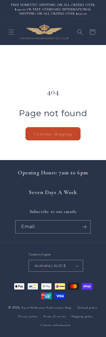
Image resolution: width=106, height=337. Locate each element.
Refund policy (88, 307)
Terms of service (54, 316)
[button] (11, 32)
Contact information (55, 325)
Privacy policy (28, 316)
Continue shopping (53, 133)
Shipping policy (82, 316)
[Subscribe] (84, 226)
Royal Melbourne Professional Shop (46, 307)
